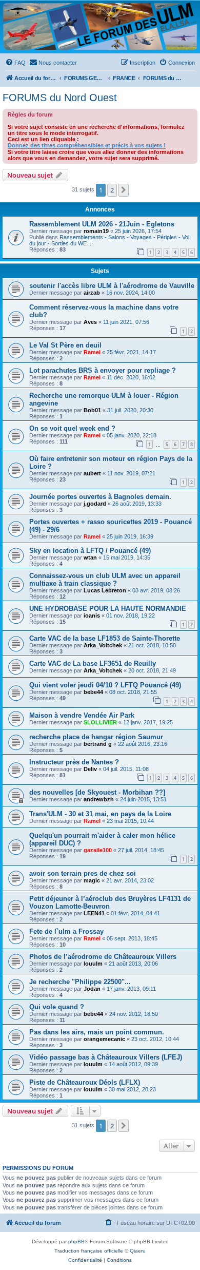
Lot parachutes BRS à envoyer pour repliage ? (102, 370)
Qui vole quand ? (56, 1007)
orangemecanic (104, 1039)
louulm (93, 963)
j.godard (95, 504)
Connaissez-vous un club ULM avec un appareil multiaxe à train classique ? (105, 579)
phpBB (76, 1241)
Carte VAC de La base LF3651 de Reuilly (92, 663)
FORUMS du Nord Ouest (60, 97)
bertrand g (98, 744)
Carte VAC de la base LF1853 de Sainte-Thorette (104, 638)
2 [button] (112, 190)
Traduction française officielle (88, 1251)
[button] (123, 190)
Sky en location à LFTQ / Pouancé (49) (90, 550)
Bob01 (92, 410)
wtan (90, 557)
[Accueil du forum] (100, 26)
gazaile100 (98, 850)
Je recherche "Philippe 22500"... (80, 982)
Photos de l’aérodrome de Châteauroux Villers (102, 956)
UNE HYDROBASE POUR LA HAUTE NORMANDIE (107, 608)
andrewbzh (99, 799)
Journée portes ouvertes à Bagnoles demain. (100, 497)
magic (92, 880)
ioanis (92, 615)
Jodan (92, 989)
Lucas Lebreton (105, 590)
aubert (92, 473)
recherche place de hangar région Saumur (96, 737)
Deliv (90, 769)
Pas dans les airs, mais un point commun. (96, 1032)
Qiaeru (138, 1251)
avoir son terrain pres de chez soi (82, 873)
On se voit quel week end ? (72, 428)
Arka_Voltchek (103, 645)
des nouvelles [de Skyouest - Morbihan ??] (97, 792)
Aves (90, 322)
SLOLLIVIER (100, 722)
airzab (92, 293)
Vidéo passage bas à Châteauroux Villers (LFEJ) (105, 1057)
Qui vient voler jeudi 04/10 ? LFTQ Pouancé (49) (105, 685)
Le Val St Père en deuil (65, 345)
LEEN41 (94, 913)
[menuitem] (15, 62)
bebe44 (93, 692)
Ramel (92, 352)
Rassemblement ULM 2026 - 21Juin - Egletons (101, 224)
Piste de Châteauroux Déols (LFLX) (84, 1082)
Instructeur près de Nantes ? (74, 762)
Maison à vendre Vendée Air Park (81, 715)
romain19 (96, 231)
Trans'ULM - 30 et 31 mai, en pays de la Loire (100, 814)
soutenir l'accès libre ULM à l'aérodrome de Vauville (111, 286)
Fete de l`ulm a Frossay (66, 931)
